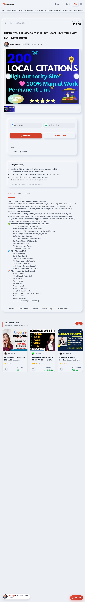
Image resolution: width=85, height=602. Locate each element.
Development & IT (40, 10)
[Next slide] (76, 76)
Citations (35, 309)
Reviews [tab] (27, 194)
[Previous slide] (8, 76)
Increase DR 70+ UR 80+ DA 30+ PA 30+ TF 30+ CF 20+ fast (42, 359)
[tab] (42, 102)
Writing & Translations (54, 10)
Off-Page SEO (20, 23)
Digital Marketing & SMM (14, 10)
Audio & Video (67, 10)
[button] (9, 109)
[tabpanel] (42, 256)
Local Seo (12, 309)
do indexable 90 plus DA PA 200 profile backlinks (14, 359)
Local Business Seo (62, 309)
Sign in (68, 4)
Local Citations (23, 309)
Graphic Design (28, 10)
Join (75, 4)
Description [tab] (11, 194)
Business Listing (47, 309)
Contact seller (60, 136)
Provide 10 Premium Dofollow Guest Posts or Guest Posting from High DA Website (69, 359)
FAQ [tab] (19, 194)
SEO (3, 10)
